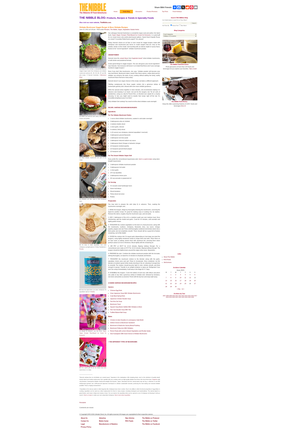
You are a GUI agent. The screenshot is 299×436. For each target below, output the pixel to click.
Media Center (104, 421)
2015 (189, 295)
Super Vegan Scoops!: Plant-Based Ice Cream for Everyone (131, 35)
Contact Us (85, 421)
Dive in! (183, 106)
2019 (170, 297)
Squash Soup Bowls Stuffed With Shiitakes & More (126, 307)
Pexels (81, 249)
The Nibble (113, 29)
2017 (195, 295)
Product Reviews (152, 11)
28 (166, 286)
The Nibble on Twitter (150, 421)
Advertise (102, 418)
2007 (164, 295)
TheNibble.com (105, 22)
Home (115, 11)
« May (178, 289)
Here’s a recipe (88, 395)
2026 (192, 297)
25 (185, 283)
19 (190, 280)
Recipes (107, 29)
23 (176, 283)
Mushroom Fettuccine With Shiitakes (121, 328)
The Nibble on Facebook (151, 424)
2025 (189, 297)
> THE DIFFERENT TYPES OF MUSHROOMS (122, 342)
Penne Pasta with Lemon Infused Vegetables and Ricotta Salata (130, 331)
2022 (179, 297)
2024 (186, 297)
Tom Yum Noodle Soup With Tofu (120, 310)
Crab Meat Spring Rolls (117, 296)
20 (195, 280)
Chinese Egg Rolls (116, 290)
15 (171, 280)
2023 (183, 297)
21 (166, 283)
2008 (167, 295)
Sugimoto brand (137, 58)
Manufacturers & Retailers (108, 424)
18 (185, 280)
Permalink (82, 402)
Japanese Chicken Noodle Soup (120, 299)
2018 (167, 297)
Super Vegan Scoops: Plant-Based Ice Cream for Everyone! (92, 333)
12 (190, 277)
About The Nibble (169, 257)
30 (176, 286)
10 (180, 277)
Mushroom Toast (115, 304)
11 (185, 277)
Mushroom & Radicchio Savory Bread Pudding (125, 325)
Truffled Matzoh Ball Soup (118, 312)
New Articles (129, 418)
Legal (83, 424)
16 (176, 280)
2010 (173, 295)
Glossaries (138, 11)
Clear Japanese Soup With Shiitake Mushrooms (125, 293)
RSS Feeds (167, 259)
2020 (173, 297)
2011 (176, 295)
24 (180, 283)
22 (171, 283)
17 (180, 280)
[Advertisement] (179, 126)
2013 (183, 295)
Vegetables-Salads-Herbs (131, 29)
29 (171, 286)
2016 (192, 295)
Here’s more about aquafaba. (122, 395)
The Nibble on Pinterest (150, 418)
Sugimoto (154, 379)
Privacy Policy (86, 427)
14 (166, 280)
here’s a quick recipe (145, 159)
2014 (186, 295)
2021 (176, 297)
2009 (170, 295)
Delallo (92, 291)
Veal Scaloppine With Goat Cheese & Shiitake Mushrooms (128, 334)
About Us (84, 418)
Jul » (183, 289)
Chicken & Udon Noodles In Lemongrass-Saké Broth (127, 320)
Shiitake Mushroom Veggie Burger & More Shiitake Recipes (103, 27)
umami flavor (124, 58)
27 (195, 283)
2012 (179, 295)
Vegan (120, 29)
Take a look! (193, 69)
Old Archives (168, 262)
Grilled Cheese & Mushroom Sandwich (122, 323)
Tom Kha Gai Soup (116, 301)
